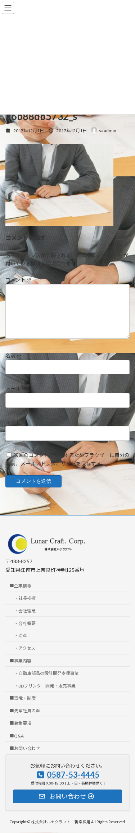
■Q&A (17, 736)
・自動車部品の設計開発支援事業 (46, 673)
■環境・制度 (23, 698)
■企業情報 (20, 585)
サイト (13, 421)
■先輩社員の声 (25, 710)
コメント (18, 280)
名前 (13, 355)
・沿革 (20, 636)
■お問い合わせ (25, 748)
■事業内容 (20, 660)
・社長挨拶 (25, 598)
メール (16, 388)
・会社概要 (25, 623)
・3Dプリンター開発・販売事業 (45, 686)
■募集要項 (20, 723)
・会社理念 (25, 611)
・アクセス (24, 648)
